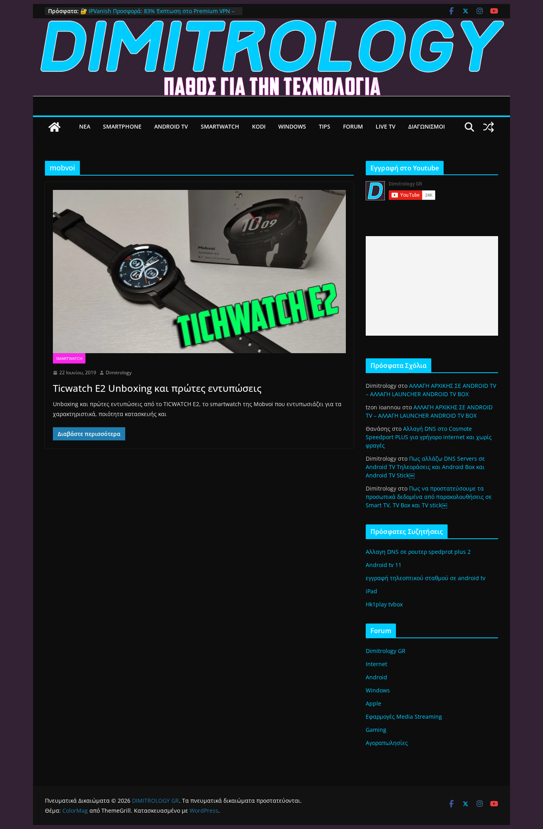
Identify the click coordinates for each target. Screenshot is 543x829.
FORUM (353, 126)
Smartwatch (69, 358)
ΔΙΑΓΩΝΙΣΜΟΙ (426, 126)
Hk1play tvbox (384, 604)
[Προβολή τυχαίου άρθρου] (488, 127)
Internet (376, 664)
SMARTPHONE (122, 126)
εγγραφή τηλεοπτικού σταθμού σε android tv (425, 578)
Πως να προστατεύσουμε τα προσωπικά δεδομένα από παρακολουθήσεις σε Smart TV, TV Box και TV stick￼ (429, 497)
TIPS (324, 126)
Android (376, 677)
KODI (259, 126)
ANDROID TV (171, 126)
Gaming (376, 729)
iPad (371, 591)
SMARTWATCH (220, 126)
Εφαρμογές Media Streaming (404, 716)
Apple (373, 703)
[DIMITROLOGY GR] (271, 24)
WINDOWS (292, 126)
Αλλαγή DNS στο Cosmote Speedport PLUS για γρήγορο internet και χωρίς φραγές (429, 437)
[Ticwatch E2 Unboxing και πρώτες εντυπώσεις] (199, 271)
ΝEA (84, 126)
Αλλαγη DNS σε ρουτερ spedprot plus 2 (418, 551)
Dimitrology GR (385, 651)
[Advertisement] (432, 286)
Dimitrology (119, 372)
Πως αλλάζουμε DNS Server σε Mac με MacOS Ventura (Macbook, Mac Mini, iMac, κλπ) (153, 12)
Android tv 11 (383, 565)
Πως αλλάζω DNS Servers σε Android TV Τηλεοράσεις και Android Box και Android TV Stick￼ (425, 467)
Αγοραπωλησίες (387, 743)
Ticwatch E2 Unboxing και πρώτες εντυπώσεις (157, 388)
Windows (378, 690)
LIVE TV (386, 126)
